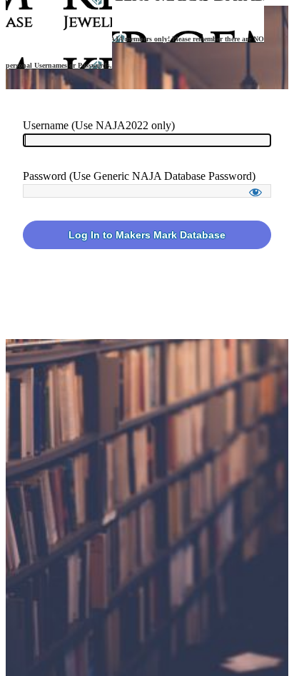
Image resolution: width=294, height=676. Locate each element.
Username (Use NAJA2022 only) (99, 125)
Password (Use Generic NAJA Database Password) (139, 176)
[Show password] (255, 192)
